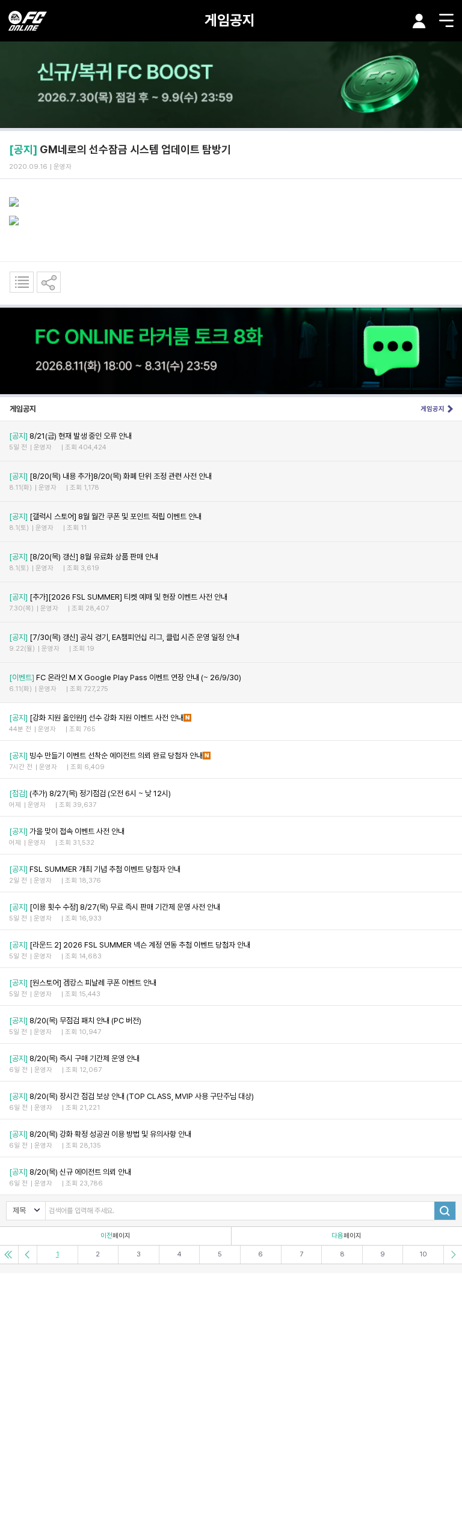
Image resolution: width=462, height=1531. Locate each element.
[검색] (444, 1211)
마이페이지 (419, 21)
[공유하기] (48, 282)
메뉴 (446, 20)
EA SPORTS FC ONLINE (27, 21)
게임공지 (230, 20)
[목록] (22, 282)
